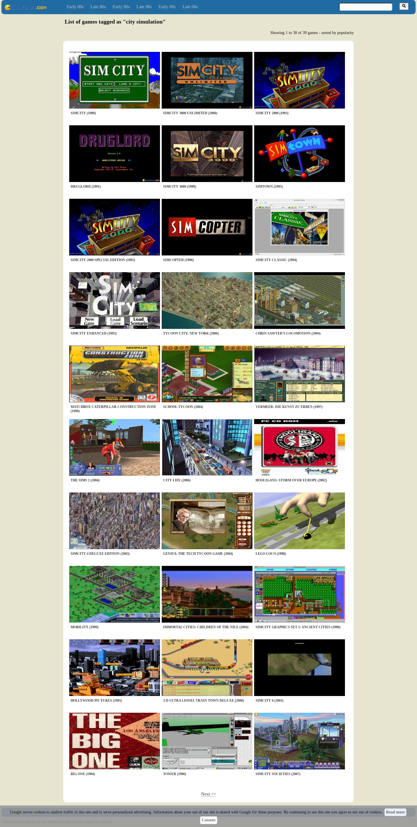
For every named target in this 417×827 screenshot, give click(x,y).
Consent (209, 820)
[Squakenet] (25, 9)
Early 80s (75, 6)
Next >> (208, 794)
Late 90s (144, 6)
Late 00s (190, 6)
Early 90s (121, 6)
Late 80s (98, 6)
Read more (395, 812)
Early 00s (167, 6)
